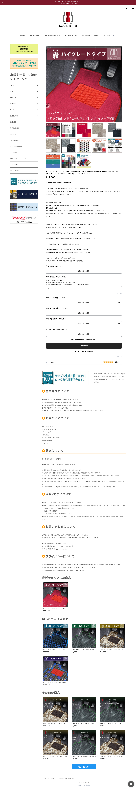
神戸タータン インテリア (18, 158)
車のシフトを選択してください (57, 308)
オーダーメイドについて (70, 35)
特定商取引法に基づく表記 (66, 778)
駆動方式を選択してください (56, 298)
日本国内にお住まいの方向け (84, 351)
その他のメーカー (15, 152)
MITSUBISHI (14, 128)
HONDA (13, 134)
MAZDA (13, 110)
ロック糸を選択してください (56, 319)
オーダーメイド (15, 164)
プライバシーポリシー (49, 778)
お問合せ (97, 35)
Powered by (82, 785)
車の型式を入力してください (56, 277)
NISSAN (13, 98)
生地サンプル (14, 170)
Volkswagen (14, 140)
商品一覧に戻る (84, 767)
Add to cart (84, 346)
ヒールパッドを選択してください (57, 329)
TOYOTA (13, 85)
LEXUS (12, 92)
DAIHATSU (14, 116)
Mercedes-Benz (16, 146)
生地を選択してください (54, 266)
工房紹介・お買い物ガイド (51, 35)
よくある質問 (86, 35)
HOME (22, 35)
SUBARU (13, 104)
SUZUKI (13, 122)
